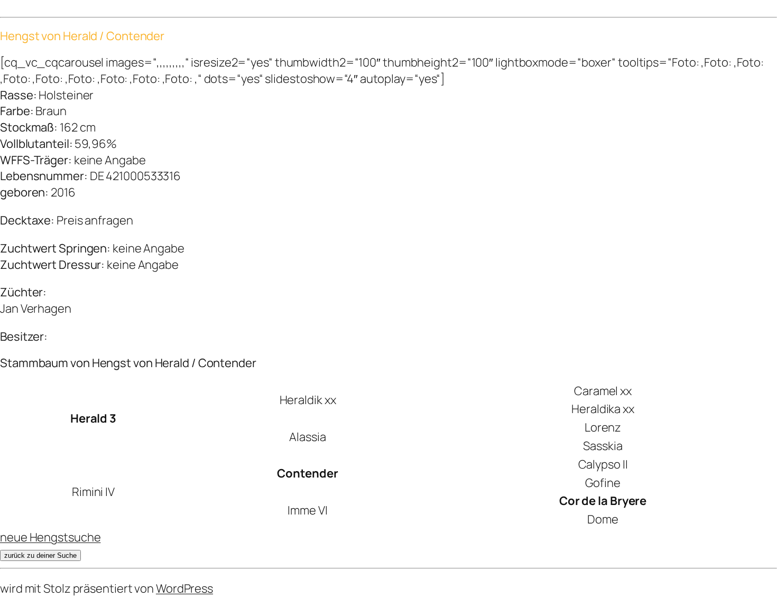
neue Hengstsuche (50, 537)
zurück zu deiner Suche (40, 555)
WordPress (184, 588)
